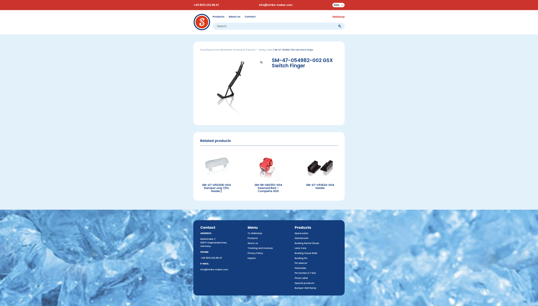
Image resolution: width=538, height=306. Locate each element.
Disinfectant (302, 238)
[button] (338, 5)
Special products (304, 283)
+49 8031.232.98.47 (206, 5)
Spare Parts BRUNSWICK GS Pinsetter (226, 49)
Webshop (338, 16)
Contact (250, 16)
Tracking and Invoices (260, 248)
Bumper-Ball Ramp (305, 288)
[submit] (340, 26)
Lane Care (300, 248)
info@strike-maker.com (275, 5)
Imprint (252, 258)
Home (203, 49)
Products (218, 16)
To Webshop (255, 233)
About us (234, 16)
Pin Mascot (301, 263)
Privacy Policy (255, 253)
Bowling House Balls (306, 253)
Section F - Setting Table (259, 49)
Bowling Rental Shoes (307, 243)
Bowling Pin (301, 258)
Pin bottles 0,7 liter (305, 273)
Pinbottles (300, 268)
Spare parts (301, 233)
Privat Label (301, 278)
